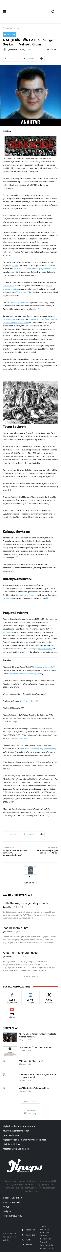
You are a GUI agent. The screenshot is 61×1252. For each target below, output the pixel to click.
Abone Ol (12, 1008)
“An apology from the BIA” (43, 667)
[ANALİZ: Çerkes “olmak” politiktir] (10, 1091)
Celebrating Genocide (29, 701)
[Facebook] (22, 1230)
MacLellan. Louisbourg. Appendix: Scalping (38, 749)
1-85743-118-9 (20, 738)
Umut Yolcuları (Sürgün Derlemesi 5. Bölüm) (47, 852)
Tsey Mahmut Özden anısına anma (35, 1047)
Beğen (11, 993)
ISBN (12, 738)
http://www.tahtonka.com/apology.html (25, 674)
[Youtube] (22, 1245)
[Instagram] (22, 1235)
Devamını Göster (29, 977)
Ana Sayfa (7, 28)
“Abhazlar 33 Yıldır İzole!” (31, 1061)
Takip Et (30, 993)
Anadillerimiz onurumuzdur (21, 952)
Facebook (30, 1230)
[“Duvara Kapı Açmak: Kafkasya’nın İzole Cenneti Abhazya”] (10, 1037)
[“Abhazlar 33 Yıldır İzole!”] (10, 1064)
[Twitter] (22, 1240)
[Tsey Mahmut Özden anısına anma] (10, 1051)
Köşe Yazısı (16, 28)
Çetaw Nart (13, 50)
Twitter (29, 1240)
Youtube (30, 1245)
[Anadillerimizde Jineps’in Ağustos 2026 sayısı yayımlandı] (10, 1078)
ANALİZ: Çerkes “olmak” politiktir (34, 1088)
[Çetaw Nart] (5, 50)
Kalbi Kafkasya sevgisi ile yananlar (25, 903)
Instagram (30, 1235)
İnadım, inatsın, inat (15, 928)
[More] (42, 59)
